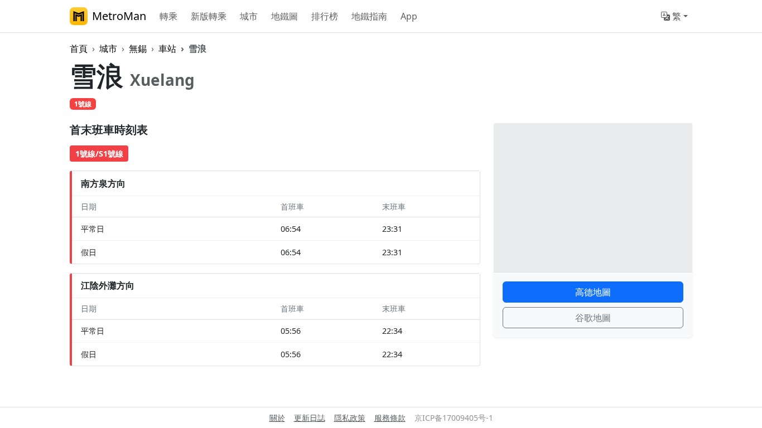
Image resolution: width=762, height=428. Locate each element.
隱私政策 (349, 417)
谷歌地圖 (593, 318)
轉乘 (168, 16)
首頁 (79, 48)
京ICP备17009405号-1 (453, 417)
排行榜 (324, 16)
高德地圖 (593, 292)
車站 (167, 48)
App (409, 16)
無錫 (138, 48)
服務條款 (390, 417)
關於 (277, 417)
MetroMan (119, 15)
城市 (249, 16)
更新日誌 (309, 417)
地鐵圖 (284, 16)
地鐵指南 (369, 16)
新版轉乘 (208, 16)
